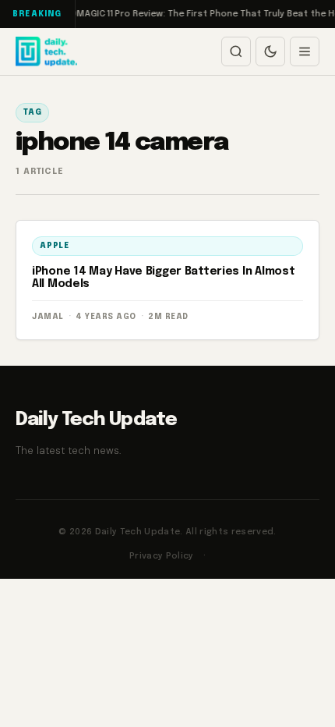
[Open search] (236, 51)
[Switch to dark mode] (270, 51)
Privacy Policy (161, 556)
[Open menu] (304, 51)
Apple (54, 246)
